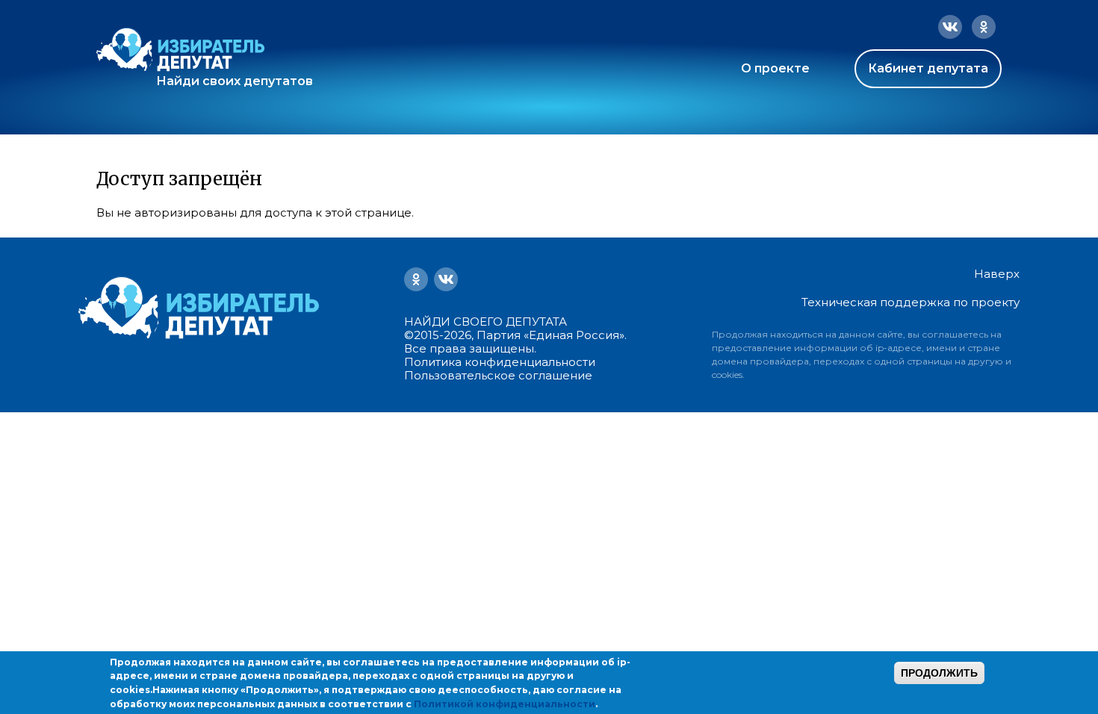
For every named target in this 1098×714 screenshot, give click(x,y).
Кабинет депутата (928, 68)
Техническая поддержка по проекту (910, 302)
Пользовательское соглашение (498, 375)
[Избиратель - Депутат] (180, 50)
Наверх (997, 274)
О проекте (775, 68)
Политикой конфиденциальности (504, 704)
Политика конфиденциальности (499, 362)
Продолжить (939, 673)
